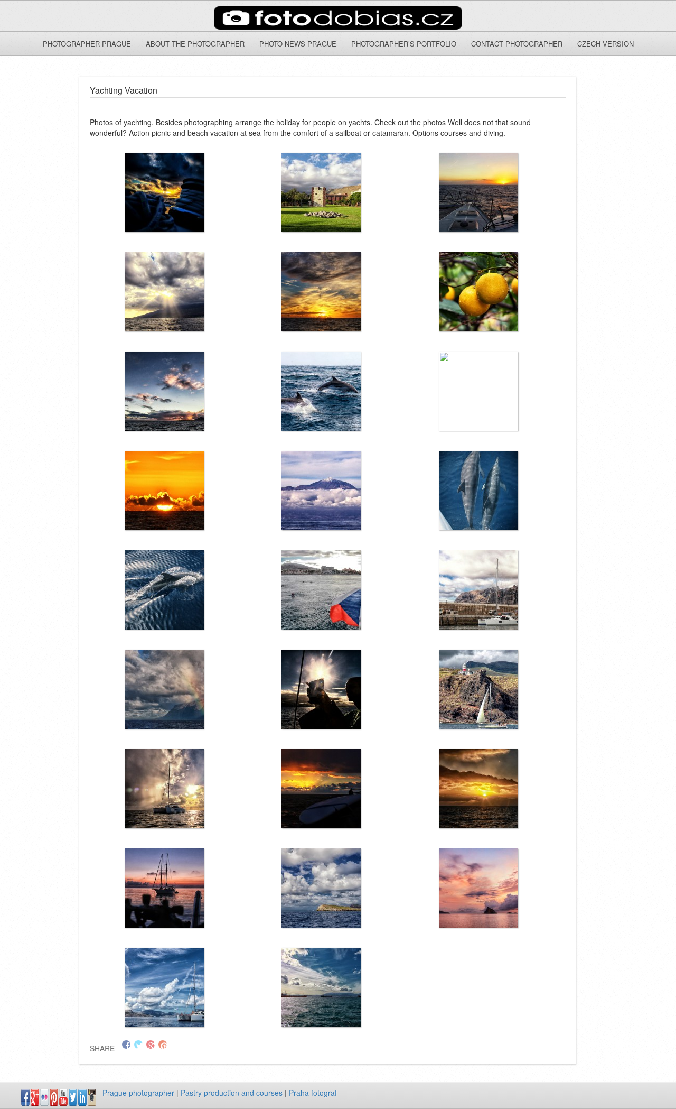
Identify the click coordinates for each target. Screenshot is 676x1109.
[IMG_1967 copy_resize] (164, 888)
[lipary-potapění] (478, 391)
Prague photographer (138, 1092)
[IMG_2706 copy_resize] (478, 291)
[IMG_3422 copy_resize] (321, 788)
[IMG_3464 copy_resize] (478, 490)
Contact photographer (516, 44)
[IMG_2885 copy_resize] (164, 689)
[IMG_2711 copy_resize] (321, 590)
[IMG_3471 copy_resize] (164, 590)
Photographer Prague (87, 44)
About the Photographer (195, 44)
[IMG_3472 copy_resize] (478, 788)
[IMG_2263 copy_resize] (478, 192)
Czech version (605, 44)
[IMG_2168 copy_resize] (321, 192)
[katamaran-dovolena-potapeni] (164, 987)
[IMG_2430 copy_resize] (321, 291)
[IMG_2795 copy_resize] (478, 590)
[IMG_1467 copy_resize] (321, 987)
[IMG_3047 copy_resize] (164, 391)
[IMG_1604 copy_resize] (164, 192)
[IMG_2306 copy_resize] (164, 291)
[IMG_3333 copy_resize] (164, 490)
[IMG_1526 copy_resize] (321, 391)
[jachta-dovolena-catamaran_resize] (478, 888)
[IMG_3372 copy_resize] (321, 490)
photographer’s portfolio (403, 44)
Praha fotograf (313, 1092)
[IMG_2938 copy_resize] (321, 689)
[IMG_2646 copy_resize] (321, 888)
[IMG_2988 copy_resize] (478, 689)
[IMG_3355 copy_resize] (164, 788)
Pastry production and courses (232, 1092)
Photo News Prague (297, 44)
